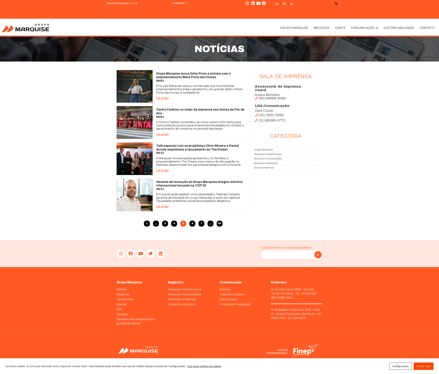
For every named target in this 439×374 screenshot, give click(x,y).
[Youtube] (258, 3)
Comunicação (363, 27)
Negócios (322, 27)
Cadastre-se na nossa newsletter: (286, 248)
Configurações (400, 366)
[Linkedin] (253, 3)
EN (277, 4)
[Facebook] (264, 3)
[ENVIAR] (318, 254)
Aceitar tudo (424, 366)
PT (284, 4)
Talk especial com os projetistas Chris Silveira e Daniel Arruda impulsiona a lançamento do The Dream (197, 147)
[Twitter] (150, 253)
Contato (427, 27)
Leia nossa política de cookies (204, 366)
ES (291, 4)
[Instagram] (247, 3)
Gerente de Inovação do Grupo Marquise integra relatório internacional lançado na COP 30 (199, 183)
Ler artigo (162, 98)
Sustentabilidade (399, 27)
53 (219, 223)
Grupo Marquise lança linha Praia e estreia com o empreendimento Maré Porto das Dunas (193, 75)
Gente (340, 27)
